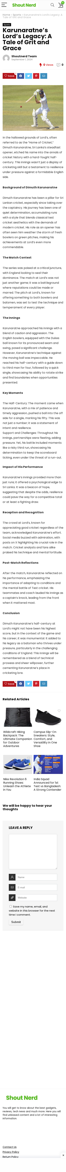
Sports (17, 15)
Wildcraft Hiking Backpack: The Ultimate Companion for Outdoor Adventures (17, 739)
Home (6, 15)
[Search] (52, 5)
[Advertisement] (33, 974)
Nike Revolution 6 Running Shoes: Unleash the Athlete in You (17, 784)
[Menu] (4, 5)
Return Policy (10, 1157)
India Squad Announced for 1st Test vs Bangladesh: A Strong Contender (47, 784)
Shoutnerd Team (24, 56)
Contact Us (10, 1147)
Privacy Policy (11, 1152)
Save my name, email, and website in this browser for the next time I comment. (32, 910)
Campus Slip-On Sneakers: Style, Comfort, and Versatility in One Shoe (45, 739)
